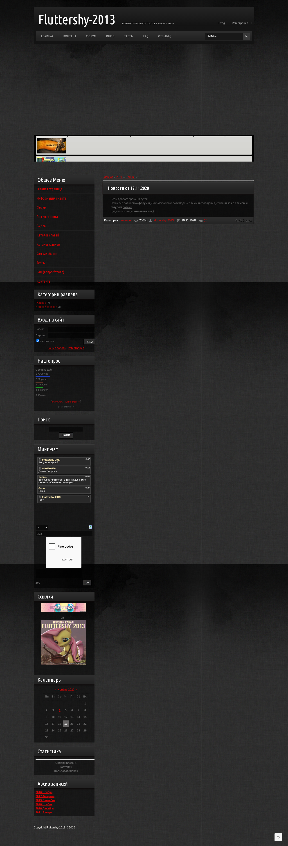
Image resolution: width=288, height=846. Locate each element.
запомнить (47, 341)
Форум (91, 36)
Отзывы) (164, 36)
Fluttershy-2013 (76, 19)
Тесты (128, 36)
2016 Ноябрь (44, 792)
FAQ (145, 36)
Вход (221, 23)
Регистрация (240, 23)
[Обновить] (90, 527)
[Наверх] (278, 837)
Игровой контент (46, 306)
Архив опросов (72, 402)
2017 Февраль (45, 796)
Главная (47, 36)
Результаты (57, 402)
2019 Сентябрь (45, 800)
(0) (205, 220)
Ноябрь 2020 (66, 689)
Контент (69, 36)
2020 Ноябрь (44, 804)
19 (66, 723)
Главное (41, 302)
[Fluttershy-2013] (63, 605)
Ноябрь (130, 177)
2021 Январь (44, 812)
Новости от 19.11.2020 (128, 188)
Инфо (110, 36)
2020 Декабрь (45, 808)
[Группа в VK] (63, 622)
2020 (119, 177)
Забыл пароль (57, 348)
